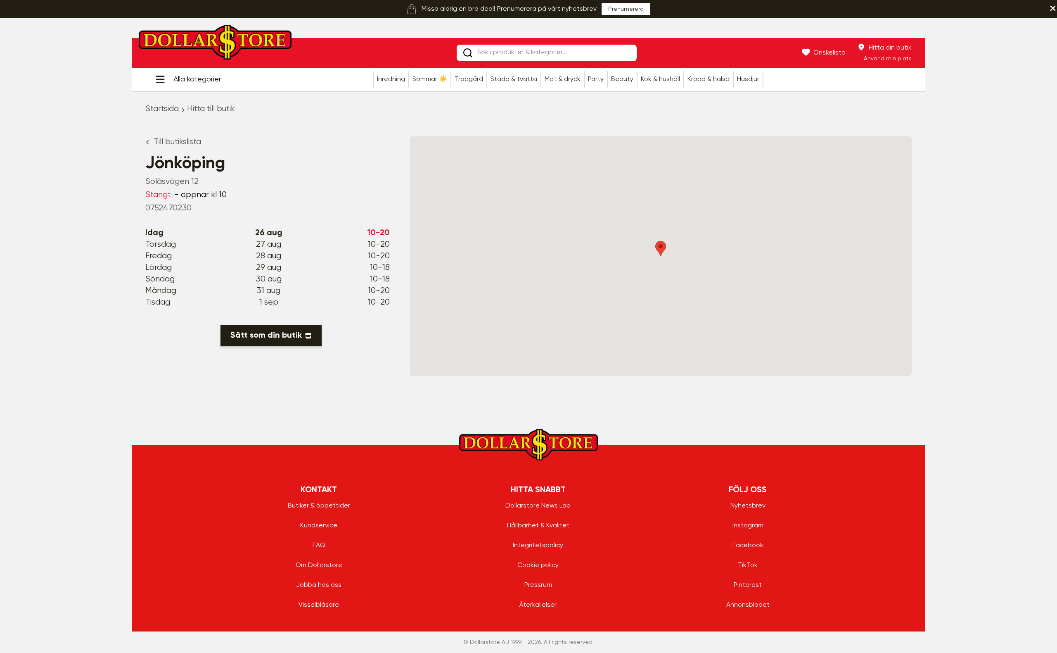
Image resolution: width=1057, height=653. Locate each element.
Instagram (747, 525)
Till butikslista (177, 142)
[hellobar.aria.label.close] (1053, 8)
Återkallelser (538, 605)
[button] (660, 248)
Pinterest (748, 585)
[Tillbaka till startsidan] (215, 44)
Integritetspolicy (538, 545)
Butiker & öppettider (319, 506)
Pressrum (538, 585)
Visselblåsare (319, 605)
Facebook (747, 545)
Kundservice (318, 525)
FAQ (319, 545)
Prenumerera (626, 9)
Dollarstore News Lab (538, 506)
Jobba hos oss (318, 585)
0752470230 (168, 208)
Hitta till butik (211, 109)
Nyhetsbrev (747, 506)
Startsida (162, 109)
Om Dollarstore (319, 565)
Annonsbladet (748, 605)
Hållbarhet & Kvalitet (538, 525)
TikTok (748, 565)
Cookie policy (538, 565)
